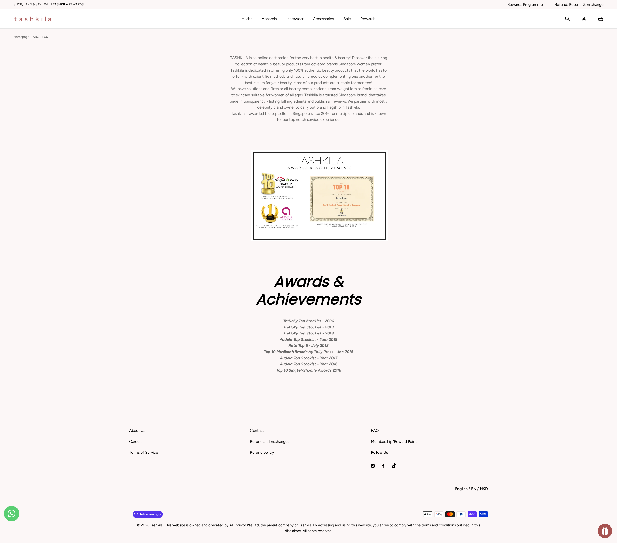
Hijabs (246, 18)
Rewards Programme (525, 4)
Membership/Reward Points (394, 441)
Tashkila (156, 525)
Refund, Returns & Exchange (579, 4)
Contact (257, 430)
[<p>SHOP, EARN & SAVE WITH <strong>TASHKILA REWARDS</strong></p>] (257, 4)
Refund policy (262, 452)
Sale (347, 18)
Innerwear (294, 18)
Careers (135, 441)
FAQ (375, 430)
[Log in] (584, 19)
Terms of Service (143, 452)
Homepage (21, 37)
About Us (137, 430)
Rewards (368, 18)
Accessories (323, 18)
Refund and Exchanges (269, 441)
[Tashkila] (32, 18)
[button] (567, 19)
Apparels (269, 18)
